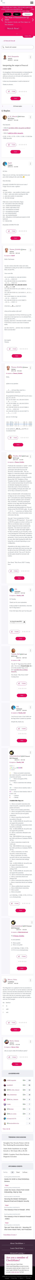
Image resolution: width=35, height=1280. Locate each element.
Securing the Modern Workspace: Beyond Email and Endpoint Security (16, 1200)
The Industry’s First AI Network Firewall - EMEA (17, 1218)
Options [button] (31, 41)
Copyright (7, 1278)
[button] (7, 14)
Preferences (27, 14)
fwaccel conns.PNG (17, 621)
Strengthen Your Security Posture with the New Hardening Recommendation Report (16, 1144)
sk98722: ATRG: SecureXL (15, 133)
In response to (9, 255)
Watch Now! (13, 28)
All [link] (12, 1172)
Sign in (8, 1264)
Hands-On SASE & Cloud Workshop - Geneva (17, 1180)
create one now (15, 1272)
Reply (15, 98)
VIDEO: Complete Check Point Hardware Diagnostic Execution (16, 1155)
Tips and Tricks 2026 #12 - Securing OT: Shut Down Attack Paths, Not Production (18, 1228)
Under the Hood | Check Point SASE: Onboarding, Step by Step (16, 1191)
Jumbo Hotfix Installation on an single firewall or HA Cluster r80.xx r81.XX (15, 1150)
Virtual (6, 1185)
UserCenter (28, 1278)
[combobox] (17, 47)
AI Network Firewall (9, 40)
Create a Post (28, 36)
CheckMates (9, 1235)
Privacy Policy (26, 9)
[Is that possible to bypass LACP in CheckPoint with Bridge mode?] (32, 106)
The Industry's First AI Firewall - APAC (17, 1210)
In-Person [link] (25, 1172)
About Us (22, 1278)
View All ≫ (6, 1129)
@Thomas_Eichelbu (18, 936)
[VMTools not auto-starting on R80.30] (2, 106)
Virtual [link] (18, 1172)
